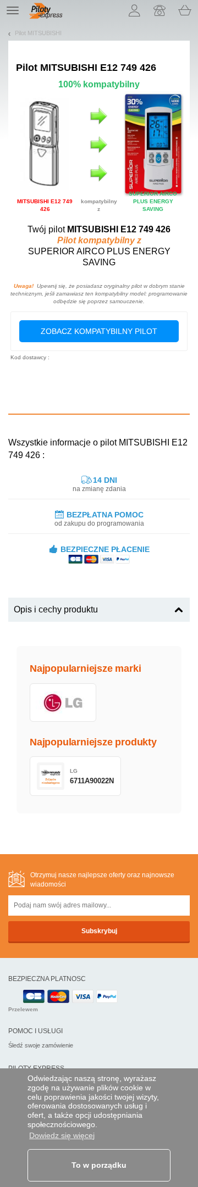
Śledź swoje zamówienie (40, 1045)
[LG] (63, 702)
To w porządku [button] (99, 1165)
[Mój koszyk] (184, 10)
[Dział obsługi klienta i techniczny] (159, 10)
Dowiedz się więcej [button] (62, 1135)
